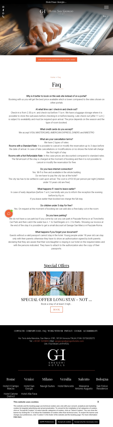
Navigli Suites (47, 386)
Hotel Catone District (11, 395)
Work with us (55, 330)
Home (52, 77)
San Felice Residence (102, 387)
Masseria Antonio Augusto (84, 387)
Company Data (33, 330)
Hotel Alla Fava (29, 394)
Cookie (78, 330)
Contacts (19, 330)
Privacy (68, 330)
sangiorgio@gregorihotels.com (69, 341)
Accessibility (90, 330)
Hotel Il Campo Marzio (11, 387)
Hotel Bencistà (66, 386)
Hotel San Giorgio (29, 387)
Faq (59, 77)
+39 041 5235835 (41, 341)
